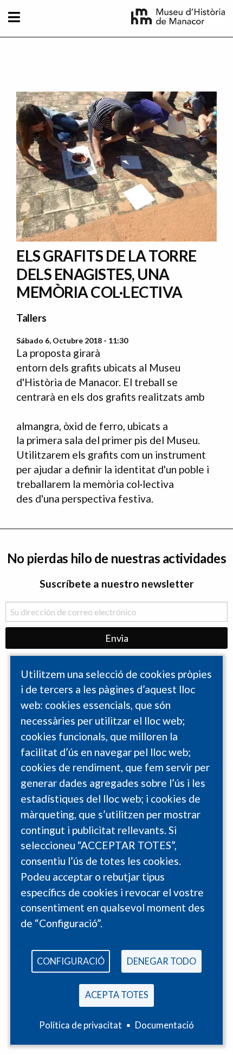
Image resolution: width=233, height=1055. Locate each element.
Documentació (164, 1025)
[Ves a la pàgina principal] (178, 20)
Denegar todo (161, 961)
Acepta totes (116, 994)
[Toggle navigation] (14, 17)
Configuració (71, 961)
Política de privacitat (80, 1025)
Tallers (31, 317)
